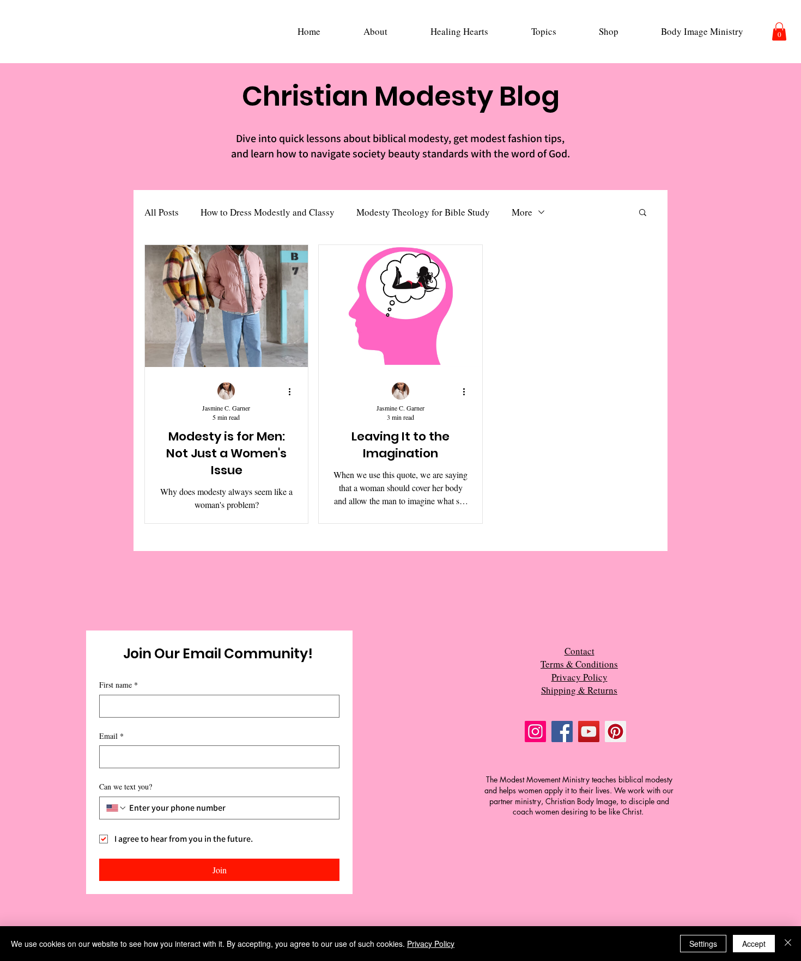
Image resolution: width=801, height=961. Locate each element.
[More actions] (293, 391)
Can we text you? (125, 786)
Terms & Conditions (579, 664)
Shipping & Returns (579, 690)
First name (118, 685)
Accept (754, 943)
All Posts (161, 212)
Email (111, 736)
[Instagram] (535, 731)
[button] (375, 31)
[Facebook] (562, 731)
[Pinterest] (615, 731)
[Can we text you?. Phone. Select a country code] (116, 808)
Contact (579, 651)
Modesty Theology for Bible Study (423, 212)
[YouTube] (588, 731)
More (522, 212)
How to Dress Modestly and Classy (268, 212)
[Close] (787, 943)
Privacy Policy (579, 677)
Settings (703, 943)
